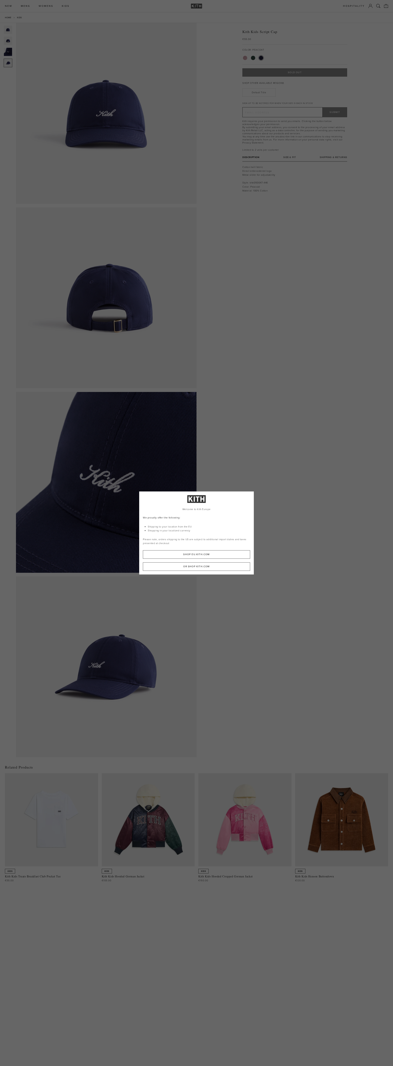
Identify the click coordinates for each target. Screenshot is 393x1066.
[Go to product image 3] (8, 52)
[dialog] (196, 532)
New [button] (8, 6)
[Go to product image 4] (8, 63)
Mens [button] (25, 6)
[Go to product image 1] (8, 29)
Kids (19, 17)
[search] (378, 6)
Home (8, 17)
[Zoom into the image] (106, 113)
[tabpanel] (294, 178)
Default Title (259, 92)
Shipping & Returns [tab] (333, 157)
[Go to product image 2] (8, 40)
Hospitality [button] (354, 6)
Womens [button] (46, 6)
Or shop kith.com (196, 566)
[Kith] (196, 6)
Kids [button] (65, 6)
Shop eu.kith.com (196, 554)
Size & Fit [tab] (289, 157)
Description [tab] (251, 157)
